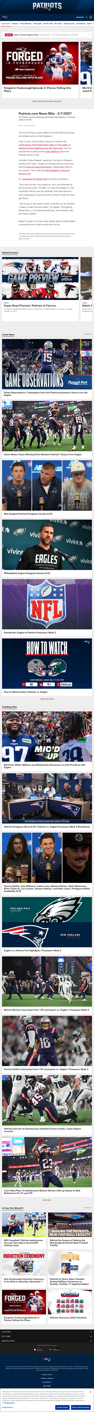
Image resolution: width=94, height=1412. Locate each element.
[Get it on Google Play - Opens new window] (54, 1350)
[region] (47, 1400)
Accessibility (47, 1382)
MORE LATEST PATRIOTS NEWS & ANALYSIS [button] (47, 101)
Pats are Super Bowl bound (38, 167)
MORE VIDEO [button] (47, 1200)
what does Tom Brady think (35, 179)
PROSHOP (80, 17)
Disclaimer (47, 1386)
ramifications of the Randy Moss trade (36, 145)
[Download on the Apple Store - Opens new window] (38, 1350)
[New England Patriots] (47, 1360)
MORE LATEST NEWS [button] (47, 699)
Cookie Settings (7, 1407)
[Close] (90, 1391)
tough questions (52, 151)
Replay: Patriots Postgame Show (26, 35)
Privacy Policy (47, 1374)
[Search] (87, 17)
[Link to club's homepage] (4, 16)
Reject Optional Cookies (80, 1407)
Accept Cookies (62, 1407)
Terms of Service (47, 1378)
